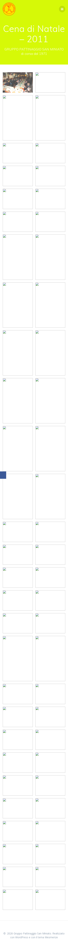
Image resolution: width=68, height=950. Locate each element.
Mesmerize (51, 937)
